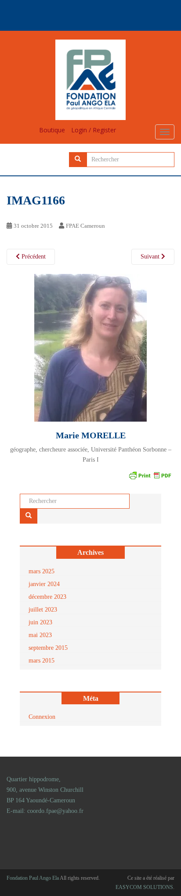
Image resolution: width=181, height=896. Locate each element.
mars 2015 (41, 660)
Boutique (52, 130)
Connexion (42, 717)
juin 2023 (40, 622)
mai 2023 (40, 635)
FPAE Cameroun (85, 225)
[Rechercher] (78, 159)
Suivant (151, 256)
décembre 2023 (47, 597)
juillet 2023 (43, 609)
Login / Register (93, 130)
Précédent (33, 256)
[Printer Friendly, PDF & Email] (149, 474)
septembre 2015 (48, 648)
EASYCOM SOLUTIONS (144, 887)
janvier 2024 (44, 584)
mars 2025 (41, 571)
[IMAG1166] (90, 347)
